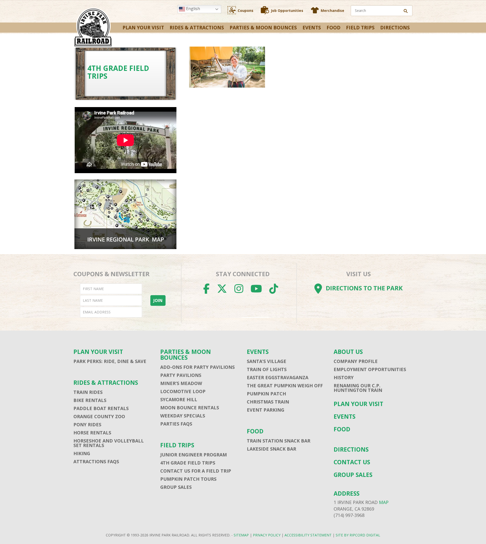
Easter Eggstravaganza (277, 377)
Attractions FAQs (96, 461)
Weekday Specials (182, 416)
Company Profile (356, 361)
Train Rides (88, 392)
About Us (348, 352)
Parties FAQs (176, 424)
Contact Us (352, 462)
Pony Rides (87, 424)
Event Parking (265, 410)
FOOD (333, 27)
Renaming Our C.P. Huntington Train (358, 387)
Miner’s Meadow (181, 383)
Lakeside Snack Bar (271, 449)
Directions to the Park (364, 288)
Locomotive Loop (183, 391)
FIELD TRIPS (360, 27)
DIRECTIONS (395, 27)
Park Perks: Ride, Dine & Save (109, 361)
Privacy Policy (266, 535)
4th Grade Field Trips (187, 463)
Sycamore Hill (178, 399)
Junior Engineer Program (193, 455)
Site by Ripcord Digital (358, 535)
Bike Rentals (89, 400)
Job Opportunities (287, 10)
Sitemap (241, 535)
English (192, 8)
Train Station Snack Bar (278, 441)
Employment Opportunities (370, 369)
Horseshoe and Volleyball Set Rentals (108, 443)
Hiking (81, 453)
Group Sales (176, 487)
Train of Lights (267, 369)
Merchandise (332, 10)
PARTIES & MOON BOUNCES (263, 27)
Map (384, 502)
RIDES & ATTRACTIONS (197, 27)
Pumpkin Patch (266, 394)
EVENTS (311, 27)
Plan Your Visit (143, 27)
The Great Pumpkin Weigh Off (285, 385)
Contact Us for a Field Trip (195, 471)
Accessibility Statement (308, 535)
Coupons (245, 10)
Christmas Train (268, 402)
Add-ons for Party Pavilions (197, 367)
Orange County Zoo (99, 416)
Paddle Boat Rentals (101, 408)
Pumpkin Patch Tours (188, 479)
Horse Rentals (92, 433)
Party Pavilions (180, 375)
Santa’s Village (266, 361)
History (344, 377)
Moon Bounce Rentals (189, 408)
